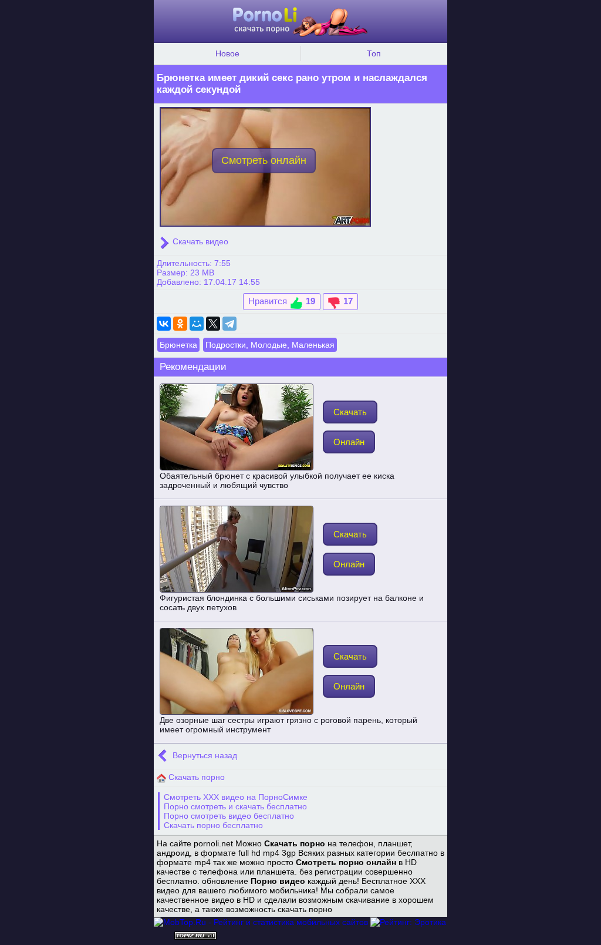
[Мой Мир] (197, 324)
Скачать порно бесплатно (213, 825)
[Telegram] (229, 324)
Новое (227, 53)
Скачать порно (195, 777)
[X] (213, 324)
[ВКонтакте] (164, 324)
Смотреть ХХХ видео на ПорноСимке (236, 797)
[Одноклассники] (180, 324)
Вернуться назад (203, 755)
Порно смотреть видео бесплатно (229, 815)
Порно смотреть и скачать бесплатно (235, 806)
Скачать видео (199, 241)
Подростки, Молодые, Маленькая (270, 344)
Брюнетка (178, 344)
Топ (374, 53)
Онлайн (348, 442)
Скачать (350, 412)
